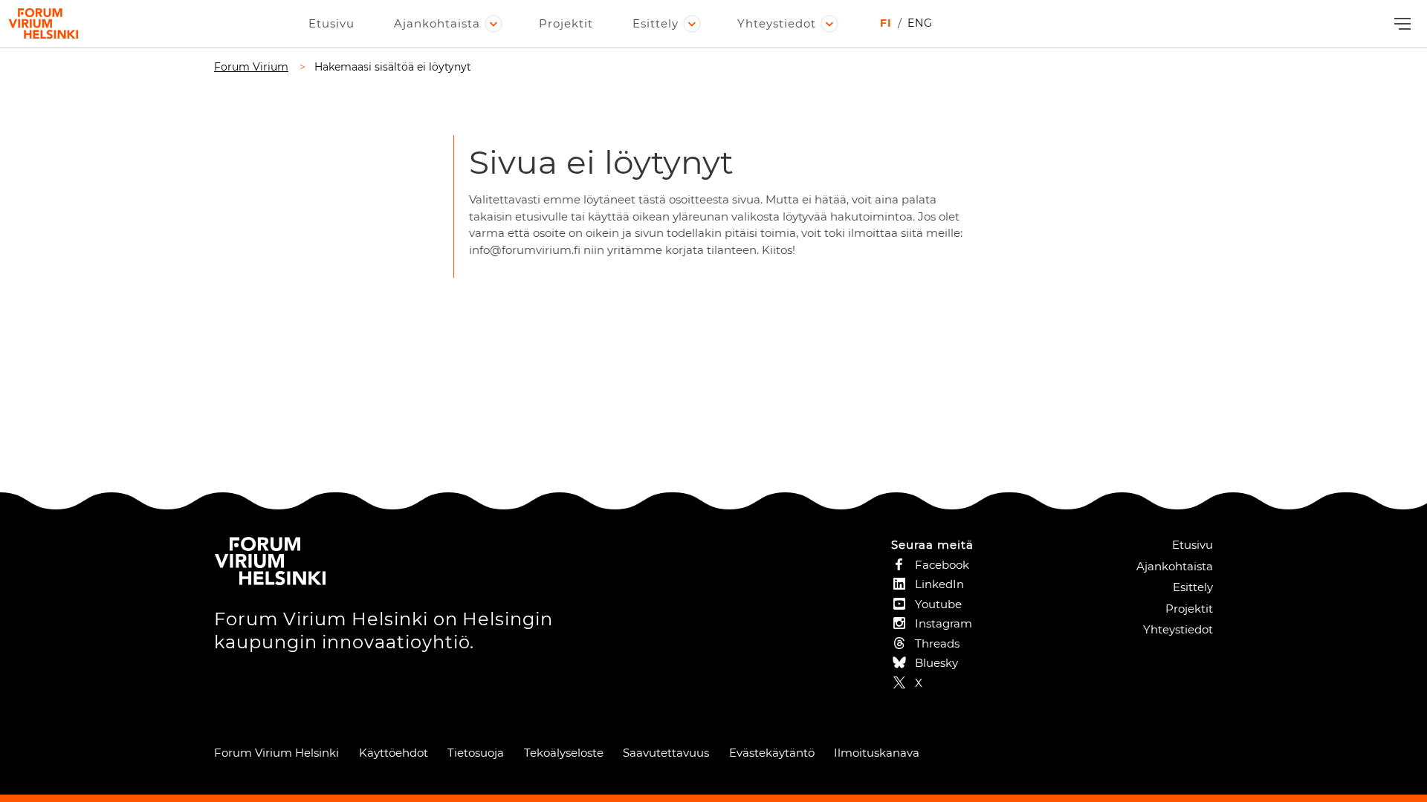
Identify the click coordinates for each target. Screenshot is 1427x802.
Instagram (943, 623)
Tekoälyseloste (564, 753)
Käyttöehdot (393, 753)
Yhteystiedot (776, 23)
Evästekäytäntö (772, 753)
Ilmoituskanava (876, 753)
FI (886, 23)
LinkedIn (939, 584)
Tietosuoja (475, 753)
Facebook (942, 565)
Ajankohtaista (437, 23)
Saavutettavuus (666, 753)
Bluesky (936, 663)
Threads (937, 643)
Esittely (655, 23)
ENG (920, 23)
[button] (1400, 24)
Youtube (938, 604)
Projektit (566, 23)
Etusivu (331, 23)
